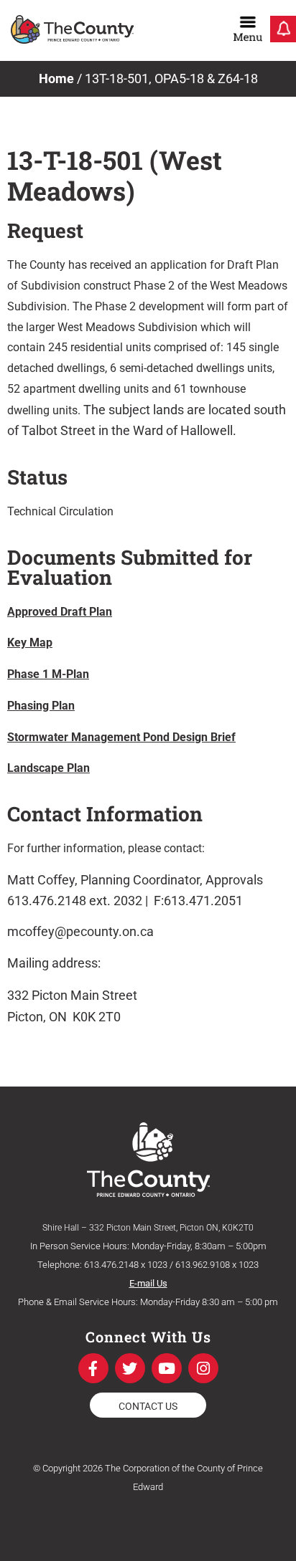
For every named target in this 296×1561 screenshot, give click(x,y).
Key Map (29, 642)
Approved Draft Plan (59, 612)
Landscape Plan (48, 768)
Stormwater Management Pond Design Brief (121, 737)
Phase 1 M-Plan (48, 674)
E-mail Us (148, 1283)
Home (56, 78)
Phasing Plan (41, 705)
